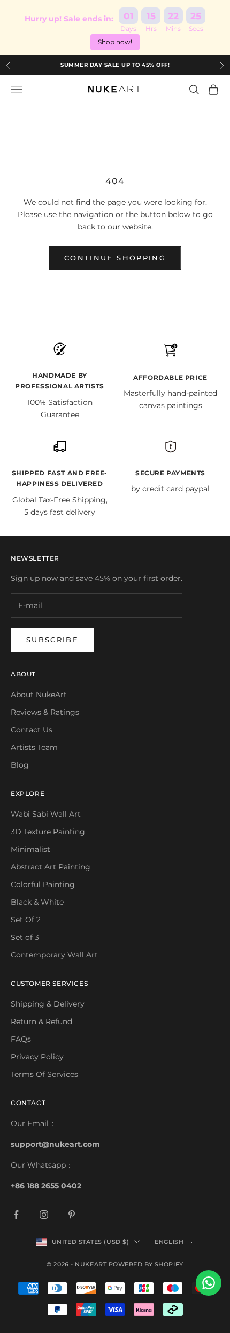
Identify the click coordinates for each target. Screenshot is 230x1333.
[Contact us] (208, 1283)
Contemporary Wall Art (54, 955)
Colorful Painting (43, 884)
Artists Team (34, 747)
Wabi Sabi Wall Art (46, 814)
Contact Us (31, 730)
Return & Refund (41, 1021)
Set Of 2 (26, 919)
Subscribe (52, 639)
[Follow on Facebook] (16, 1214)
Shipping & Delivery (48, 1004)
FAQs (21, 1039)
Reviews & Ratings (45, 712)
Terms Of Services (44, 1074)
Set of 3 (25, 937)
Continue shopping (115, 257)
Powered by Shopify (146, 1264)
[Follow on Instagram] (44, 1214)
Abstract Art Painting (50, 867)
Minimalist (30, 849)
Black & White (37, 902)
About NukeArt (39, 694)
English (169, 1242)
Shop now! (115, 42)
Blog (20, 765)
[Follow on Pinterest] (71, 1214)
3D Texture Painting (48, 831)
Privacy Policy (37, 1056)
